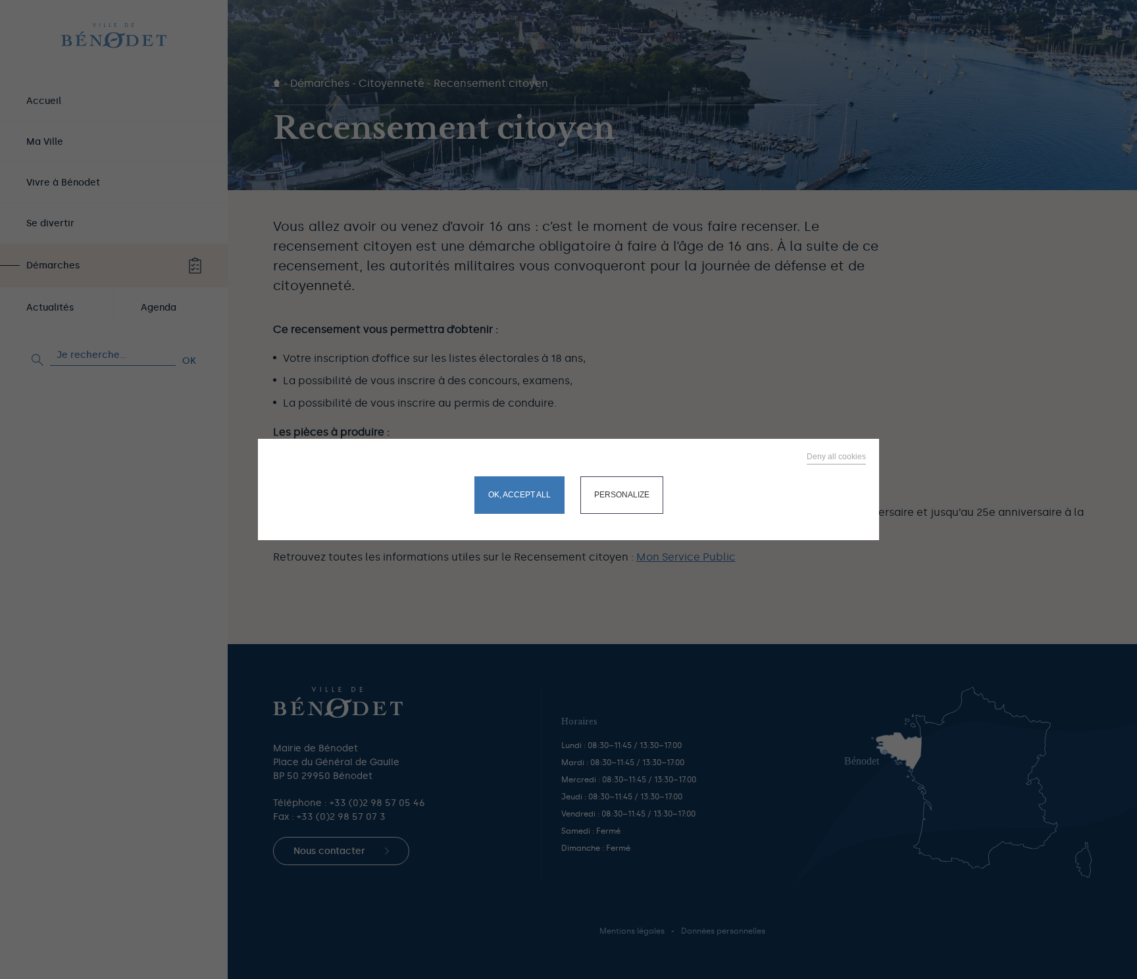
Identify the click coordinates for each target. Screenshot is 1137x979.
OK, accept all (519, 494)
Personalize (621, 494)
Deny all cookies (836, 456)
